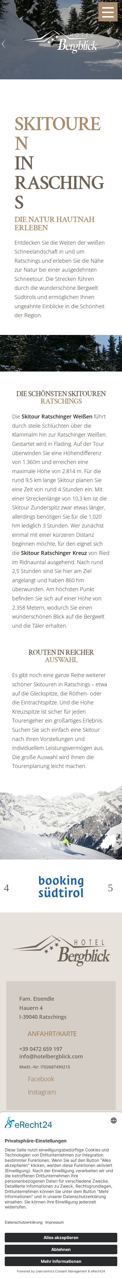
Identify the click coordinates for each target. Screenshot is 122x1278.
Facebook (41, 1078)
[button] (9, 888)
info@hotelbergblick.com (51, 1056)
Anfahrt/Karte (52, 1033)
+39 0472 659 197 (40, 1048)
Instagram (42, 1091)
